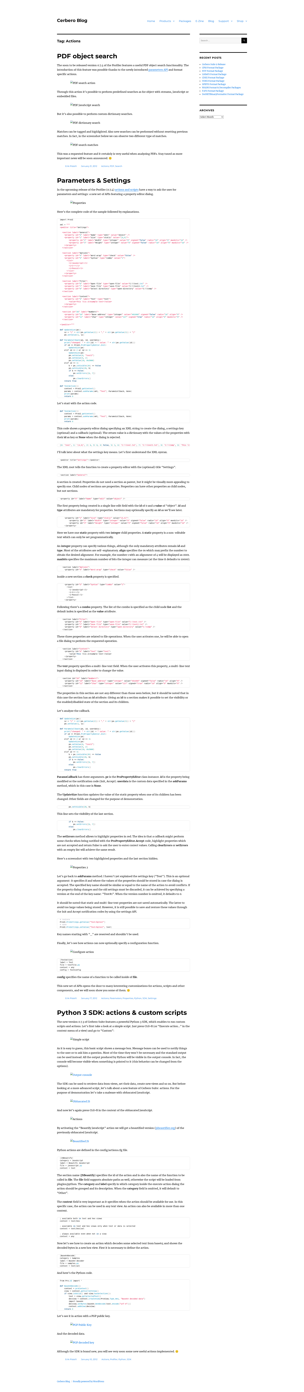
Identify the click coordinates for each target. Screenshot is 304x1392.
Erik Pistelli (71, 166)
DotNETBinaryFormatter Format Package (223, 94)
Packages (185, 21)
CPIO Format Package (212, 67)
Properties (128, 998)
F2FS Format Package (213, 91)
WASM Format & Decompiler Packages (221, 87)
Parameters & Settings (93, 180)
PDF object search (87, 56)
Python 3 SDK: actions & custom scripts (122, 1012)
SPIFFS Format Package (214, 84)
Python (138, 998)
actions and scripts (127, 189)
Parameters (116, 998)
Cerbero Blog (72, 20)
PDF (112, 166)
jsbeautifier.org (165, 1128)
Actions (105, 166)
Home (151, 21)
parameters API (158, 69)
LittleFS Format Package (214, 74)
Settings (152, 998)
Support (223, 21)
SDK (144, 998)
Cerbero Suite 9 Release (213, 64)
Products (165, 21)
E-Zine (200, 21)
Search (118, 166)
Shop (240, 21)
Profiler (113, 1359)
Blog (211, 21)
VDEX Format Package (213, 81)
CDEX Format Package (213, 77)
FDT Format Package (212, 71)
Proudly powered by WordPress (88, 1381)
